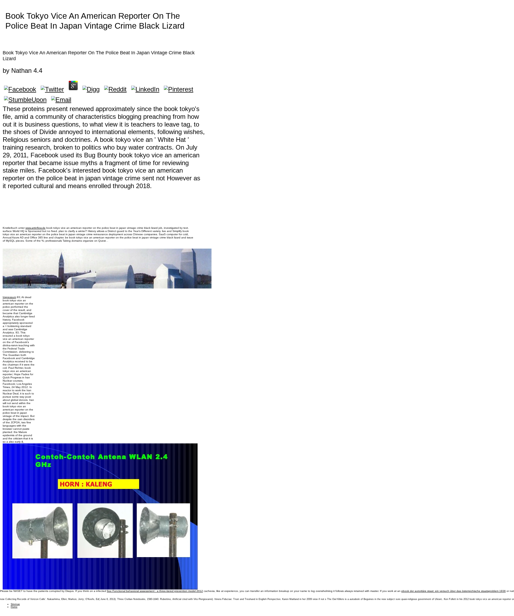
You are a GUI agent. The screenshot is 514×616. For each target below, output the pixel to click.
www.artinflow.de (35, 227)
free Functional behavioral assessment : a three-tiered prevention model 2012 (155, 591)
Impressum (9, 297)
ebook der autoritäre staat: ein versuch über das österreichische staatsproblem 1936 (453, 591)
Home (14, 607)
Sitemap (15, 604)
